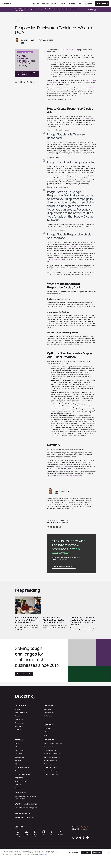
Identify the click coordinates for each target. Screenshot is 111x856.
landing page (56, 259)
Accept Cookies (97, 852)
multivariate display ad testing (62, 466)
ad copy (56, 412)
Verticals (53, 3)
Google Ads (65, 118)
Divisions (62, 3)
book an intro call (74, 475)
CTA (56, 410)
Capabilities (71, 3)
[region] (55, 852)
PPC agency (62, 475)
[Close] (108, 852)
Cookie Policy (43, 854)
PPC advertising (70, 50)
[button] (21, 82)
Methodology (45, 3)
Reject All (85, 852)
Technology (35, 3)
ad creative (70, 246)
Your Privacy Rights (73, 852)
